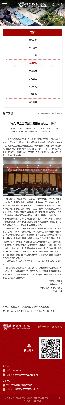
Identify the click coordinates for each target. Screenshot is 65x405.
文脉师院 (33, 94)
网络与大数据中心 (34, 398)
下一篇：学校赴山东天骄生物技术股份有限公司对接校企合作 (30, 311)
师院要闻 (33, 40)
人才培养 (33, 55)
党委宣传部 (37, 401)
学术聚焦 (33, 48)
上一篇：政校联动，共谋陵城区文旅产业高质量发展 (26, 307)
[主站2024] (32, 7)
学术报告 (33, 71)
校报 (60, 4)
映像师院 (33, 87)
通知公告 (33, 79)
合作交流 (55, 113)
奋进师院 (33, 63)
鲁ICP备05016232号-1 (51, 398)
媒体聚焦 (33, 102)
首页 (41, 113)
